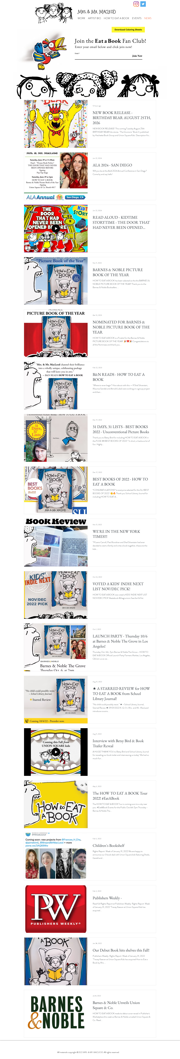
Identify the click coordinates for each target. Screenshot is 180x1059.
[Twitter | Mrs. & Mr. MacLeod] (143, 4)
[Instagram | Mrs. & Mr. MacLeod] (136, 4)
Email (77, 53)
